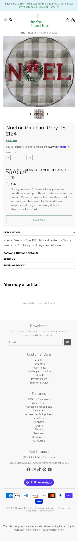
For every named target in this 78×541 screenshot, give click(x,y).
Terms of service (47, 511)
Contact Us (49, 457)
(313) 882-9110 (31, 457)
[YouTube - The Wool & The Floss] (50, 469)
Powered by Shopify (46, 508)
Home (22, 33)
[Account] (67, 20)
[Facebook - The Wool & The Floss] (28, 469)
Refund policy (64, 508)
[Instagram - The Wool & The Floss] (34, 469)
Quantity (11, 152)
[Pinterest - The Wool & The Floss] (44, 469)
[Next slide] (47, 114)
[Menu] (5, 20)
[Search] (11, 20)
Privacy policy (30, 511)
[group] (39, 114)
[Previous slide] (30, 114)
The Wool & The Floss (24, 508)
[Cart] (73, 20)
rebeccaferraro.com (53, 529)
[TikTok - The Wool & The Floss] (39, 469)
